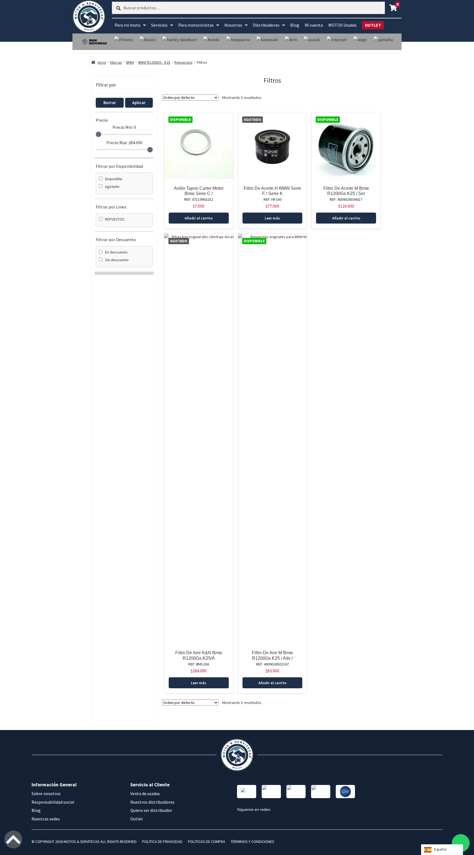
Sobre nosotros (46, 793)
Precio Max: (124, 142)
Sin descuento (117, 259)
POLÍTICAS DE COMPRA (206, 841)
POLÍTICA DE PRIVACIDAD (162, 841)
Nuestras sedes (46, 818)
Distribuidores (266, 25)
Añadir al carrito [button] (199, 218)
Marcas (116, 62)
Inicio (102, 62)
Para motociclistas (196, 25)
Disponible (113, 178)
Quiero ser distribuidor (151, 810)
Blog (294, 25)
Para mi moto (127, 25)
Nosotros (233, 25)
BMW (130, 62)
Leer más (272, 218)
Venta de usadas (145, 793)
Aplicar (139, 102)
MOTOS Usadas (342, 25)
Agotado (112, 186)
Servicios (159, 25)
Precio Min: (124, 127)
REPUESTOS (115, 219)
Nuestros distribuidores (152, 802)
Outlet (136, 818)
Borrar (109, 102)
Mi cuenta (314, 25)
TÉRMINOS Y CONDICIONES (252, 841)
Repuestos (183, 62)
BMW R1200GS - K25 (154, 62)
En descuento (116, 252)
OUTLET (373, 25)
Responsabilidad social (53, 802)
